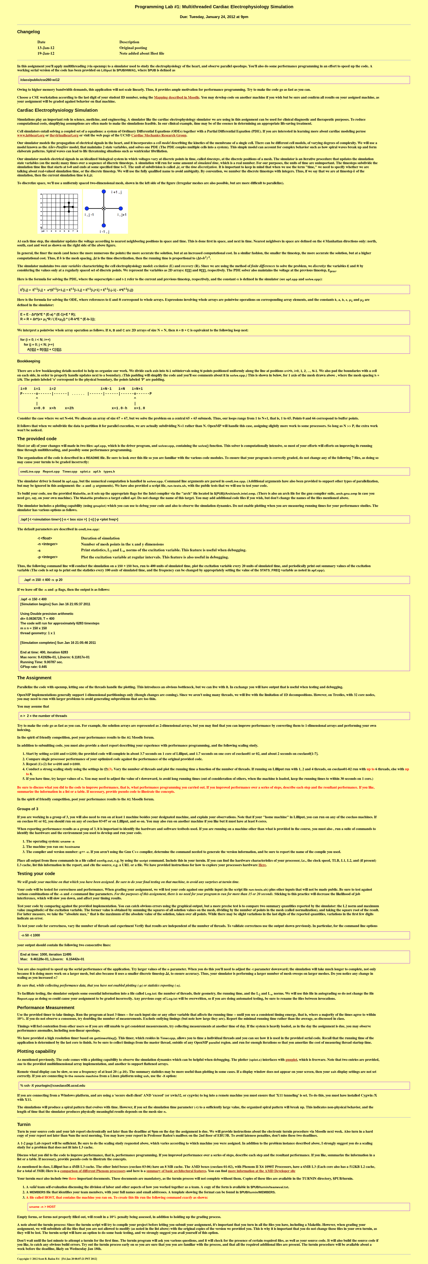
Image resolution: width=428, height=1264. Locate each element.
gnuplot (291, 1059)
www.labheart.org (31, 135)
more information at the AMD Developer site (261, 1170)
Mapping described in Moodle (176, 97)
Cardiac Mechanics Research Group (158, 135)
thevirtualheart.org (64, 135)
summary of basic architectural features (176, 1170)
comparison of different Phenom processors (93, 1170)
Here (262, 864)
